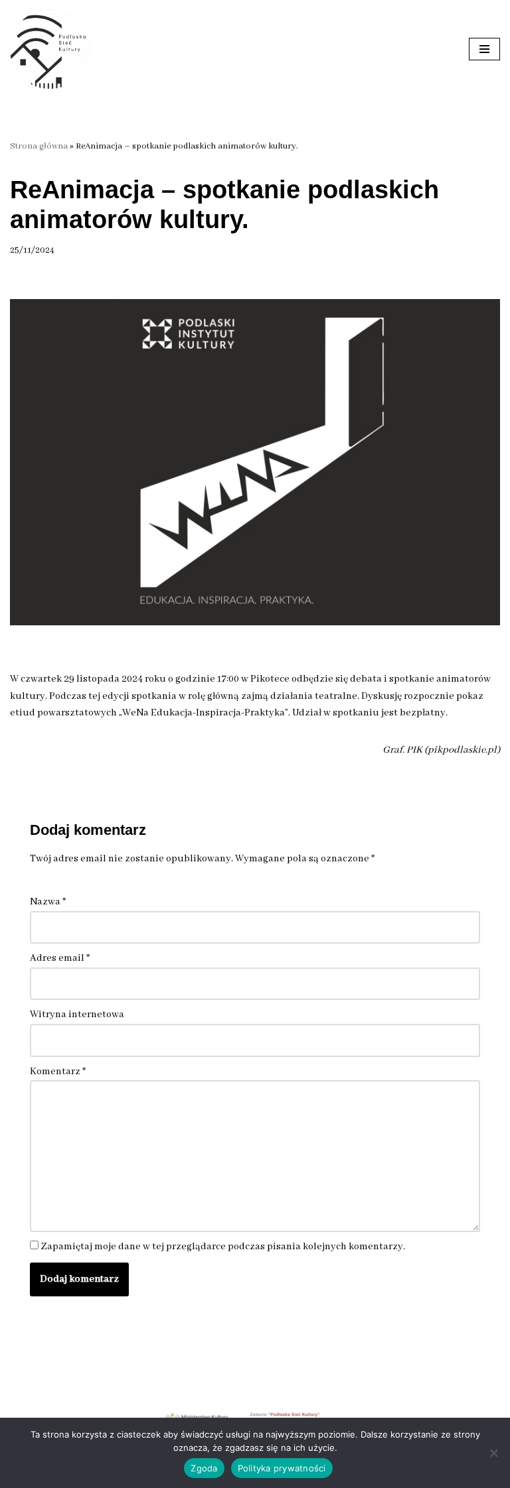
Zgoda (204, 1468)
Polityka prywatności (282, 1468)
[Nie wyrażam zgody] (493, 1452)
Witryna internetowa (77, 1015)
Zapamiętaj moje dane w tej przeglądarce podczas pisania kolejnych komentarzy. (223, 1247)
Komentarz (58, 1072)
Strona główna (39, 146)
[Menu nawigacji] (484, 49)
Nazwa (48, 902)
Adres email (60, 958)
